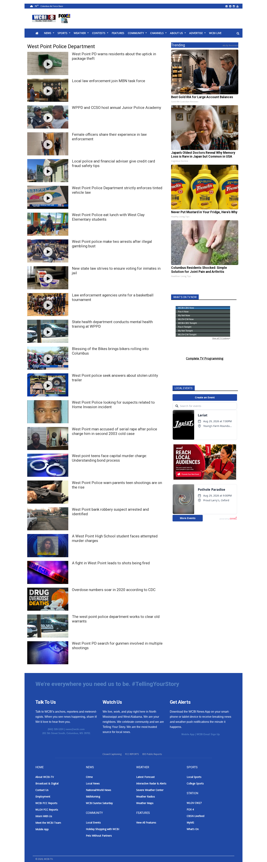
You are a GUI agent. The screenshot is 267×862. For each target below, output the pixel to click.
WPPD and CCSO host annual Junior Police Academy (116, 107)
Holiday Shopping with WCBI (102, 829)
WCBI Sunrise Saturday (99, 803)
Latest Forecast (145, 777)
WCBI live (215, 33)
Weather (80, 33)
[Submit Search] (238, 33)
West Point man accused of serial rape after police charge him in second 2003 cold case (114, 431)
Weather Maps (144, 803)
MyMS (190, 822)
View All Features (146, 822)
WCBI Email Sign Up (208, 734)
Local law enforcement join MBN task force (108, 81)
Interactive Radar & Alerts (151, 783)
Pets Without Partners (99, 835)
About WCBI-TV (44, 777)
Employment (42, 796)
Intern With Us (43, 816)
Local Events (93, 822)
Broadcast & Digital (46, 783)
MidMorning (93, 796)
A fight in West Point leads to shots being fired (111, 563)
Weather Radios (145, 796)
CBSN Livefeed (195, 816)
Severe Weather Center (149, 790)
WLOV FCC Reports (46, 809)
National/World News (98, 790)
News (47, 33)
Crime (89, 777)
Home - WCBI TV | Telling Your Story (52, 19)
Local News (93, 783)
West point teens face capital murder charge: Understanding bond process (109, 458)
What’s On (193, 829)
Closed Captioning (112, 754)
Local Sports (194, 777)
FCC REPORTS (132, 754)
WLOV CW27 (194, 803)
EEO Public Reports (152, 754)
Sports (62, 33)
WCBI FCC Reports (46, 803)
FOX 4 (190, 809)
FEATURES (118, 33)
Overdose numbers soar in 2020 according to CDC (113, 590)
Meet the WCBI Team (48, 822)
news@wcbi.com (75, 729)
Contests (98, 33)
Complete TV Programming (204, 358)
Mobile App (187, 734)
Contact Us (41, 790)
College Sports (195, 783)
